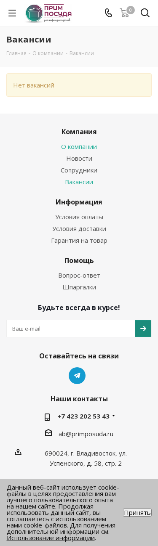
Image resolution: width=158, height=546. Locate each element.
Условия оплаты (79, 216)
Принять (137, 513)
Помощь (79, 260)
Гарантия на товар (79, 240)
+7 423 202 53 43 (83, 416)
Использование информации (51, 537)
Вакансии (79, 182)
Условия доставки (79, 228)
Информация (79, 202)
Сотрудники (79, 170)
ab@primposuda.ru (86, 433)
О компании (79, 146)
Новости (79, 158)
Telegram (77, 375)
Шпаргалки (79, 287)
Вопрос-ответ (79, 275)
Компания (79, 131)
